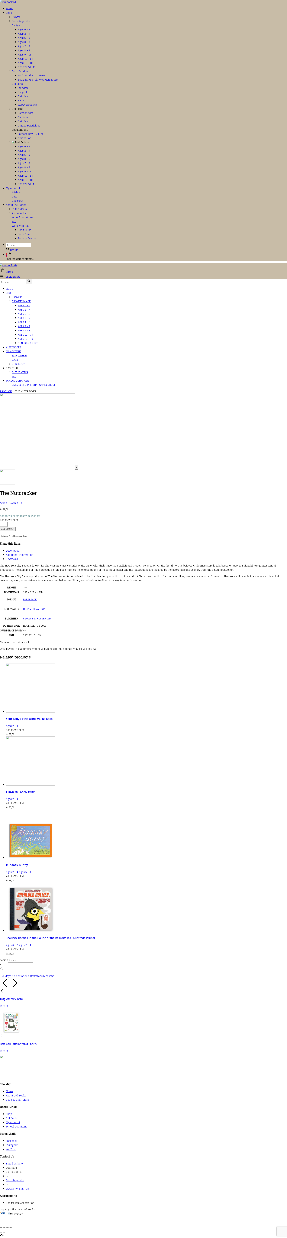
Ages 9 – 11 (24, 55)
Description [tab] (13, 551)
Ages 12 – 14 (25, 59)
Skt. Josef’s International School (33, 385)
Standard (23, 88)
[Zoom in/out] (1, 1227)
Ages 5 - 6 (16, 503)
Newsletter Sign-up (17, 1189)
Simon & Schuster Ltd (37, 618)
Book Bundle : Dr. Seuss (32, 75)
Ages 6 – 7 (24, 42)
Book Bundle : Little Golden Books (38, 80)
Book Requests (21, 21)
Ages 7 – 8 (24, 46)
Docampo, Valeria (34, 609)
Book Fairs (24, 234)
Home (9, 9)
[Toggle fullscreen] (4, 1227)
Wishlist (17, 192)
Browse (16, 17)
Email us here (14, 1163)
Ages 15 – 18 (25, 63)
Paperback (30, 599)
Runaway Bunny (17, 865)
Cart (14, 197)
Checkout (17, 201)
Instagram (12, 1145)
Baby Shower (25, 113)
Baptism (23, 117)
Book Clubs (24, 230)
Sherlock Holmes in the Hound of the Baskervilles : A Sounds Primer (50, 938)
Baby (21, 100)
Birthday (23, 96)
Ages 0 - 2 (12, 945)
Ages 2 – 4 (24, 34)
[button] (20, 516)
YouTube (11, 1149)
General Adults (26, 67)
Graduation (24, 138)
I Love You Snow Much (20, 791)
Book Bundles (20, 71)
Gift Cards (17, 84)
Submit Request (43, 1222)
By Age (16, 25)
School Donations (22, 217)
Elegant (22, 92)
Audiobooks (19, 213)
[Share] (7, 1227)
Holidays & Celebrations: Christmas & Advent (27, 976)
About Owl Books (16, 205)
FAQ (14, 222)
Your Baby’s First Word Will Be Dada (29, 718)
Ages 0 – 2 (24, 29)
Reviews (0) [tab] (12, 559)
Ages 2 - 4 (5, 503)
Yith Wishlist (20, 356)
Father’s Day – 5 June (30, 134)
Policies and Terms (17, 1100)
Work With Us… (20, 226)
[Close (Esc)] (10, 1227)
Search (4, 960)
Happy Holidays (27, 105)
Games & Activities (29, 126)
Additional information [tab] (19, 555)
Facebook (11, 1141)
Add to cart (7, 529)
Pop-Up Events (27, 238)
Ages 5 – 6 (24, 38)
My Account (13, 188)
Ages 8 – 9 (24, 50)
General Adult (26, 184)
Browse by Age (21, 301)
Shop (9, 13)
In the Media (19, 209)
